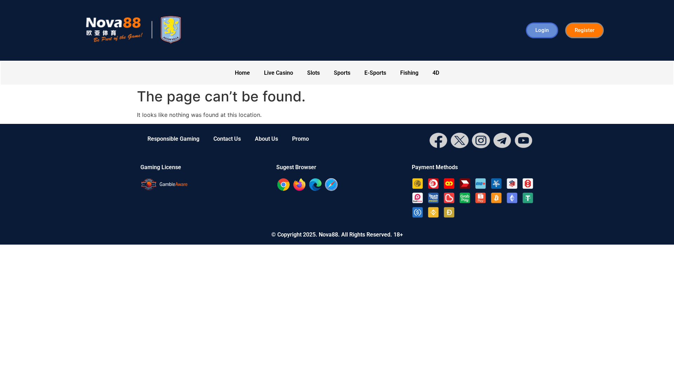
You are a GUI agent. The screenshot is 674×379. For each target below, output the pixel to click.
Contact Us (227, 138)
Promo (300, 138)
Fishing (409, 72)
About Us (266, 138)
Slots (313, 72)
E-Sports (375, 72)
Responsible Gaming (173, 138)
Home (242, 72)
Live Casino (278, 72)
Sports (342, 72)
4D (435, 72)
